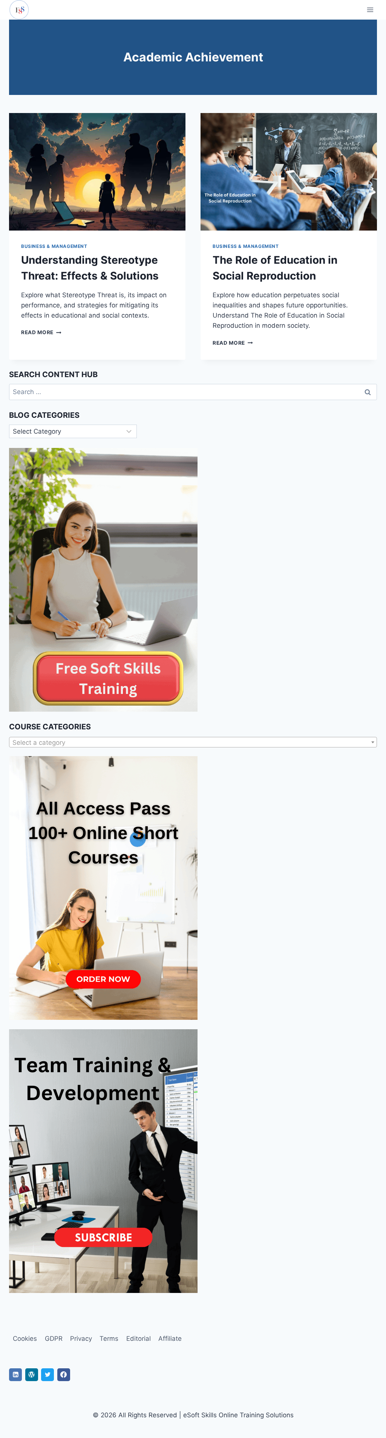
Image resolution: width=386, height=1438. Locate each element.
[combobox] (193, 742)
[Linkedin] (15, 1374)
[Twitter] (47, 1374)
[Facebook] (63, 1374)
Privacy (81, 1338)
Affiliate (170, 1338)
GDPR (54, 1338)
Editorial (138, 1338)
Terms (109, 1338)
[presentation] (97, 172)
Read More (41, 332)
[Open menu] (370, 9)
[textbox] (193, 742)
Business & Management (54, 246)
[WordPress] (31, 1374)
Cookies (25, 1338)
